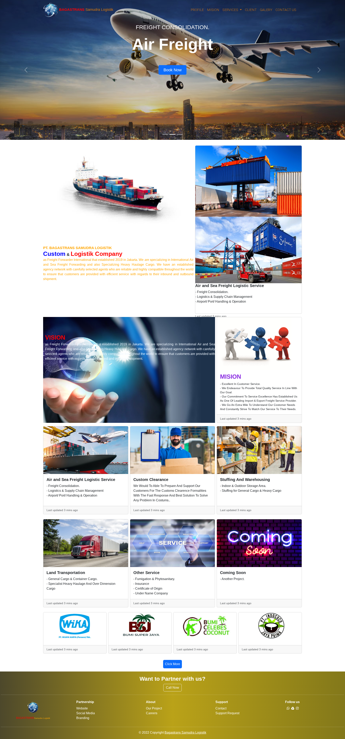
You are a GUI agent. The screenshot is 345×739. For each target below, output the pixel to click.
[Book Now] (172, 65)
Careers (151, 713)
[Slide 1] (165, 134)
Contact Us (286, 10)
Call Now (172, 687)
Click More (172, 664)
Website (82, 708)
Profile (197, 10)
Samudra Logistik (86, 10)
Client (251, 10)
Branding (82, 718)
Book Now (172, 70)
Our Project (154, 708)
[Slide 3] (180, 134)
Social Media (85, 713)
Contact (220, 708)
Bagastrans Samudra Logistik (185, 732)
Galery (266, 10)
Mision (213, 10)
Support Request (227, 713)
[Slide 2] (172, 134)
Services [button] (230, 10)
